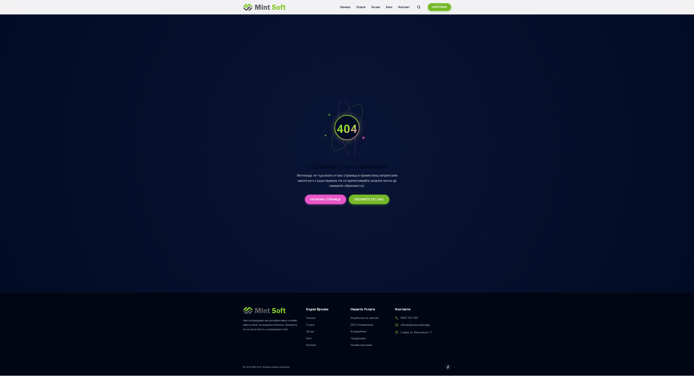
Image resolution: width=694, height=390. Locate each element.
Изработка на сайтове (365, 318)
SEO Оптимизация (362, 324)
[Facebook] (448, 367)
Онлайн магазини (361, 345)
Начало (345, 7)
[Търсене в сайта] (418, 7)
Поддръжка (358, 338)
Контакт (404, 7)
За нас (375, 7)
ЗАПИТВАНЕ (439, 7)
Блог (389, 7)
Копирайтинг (359, 331)
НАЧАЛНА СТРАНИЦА (325, 199)
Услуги (360, 7)
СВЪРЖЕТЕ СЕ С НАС (369, 199)
